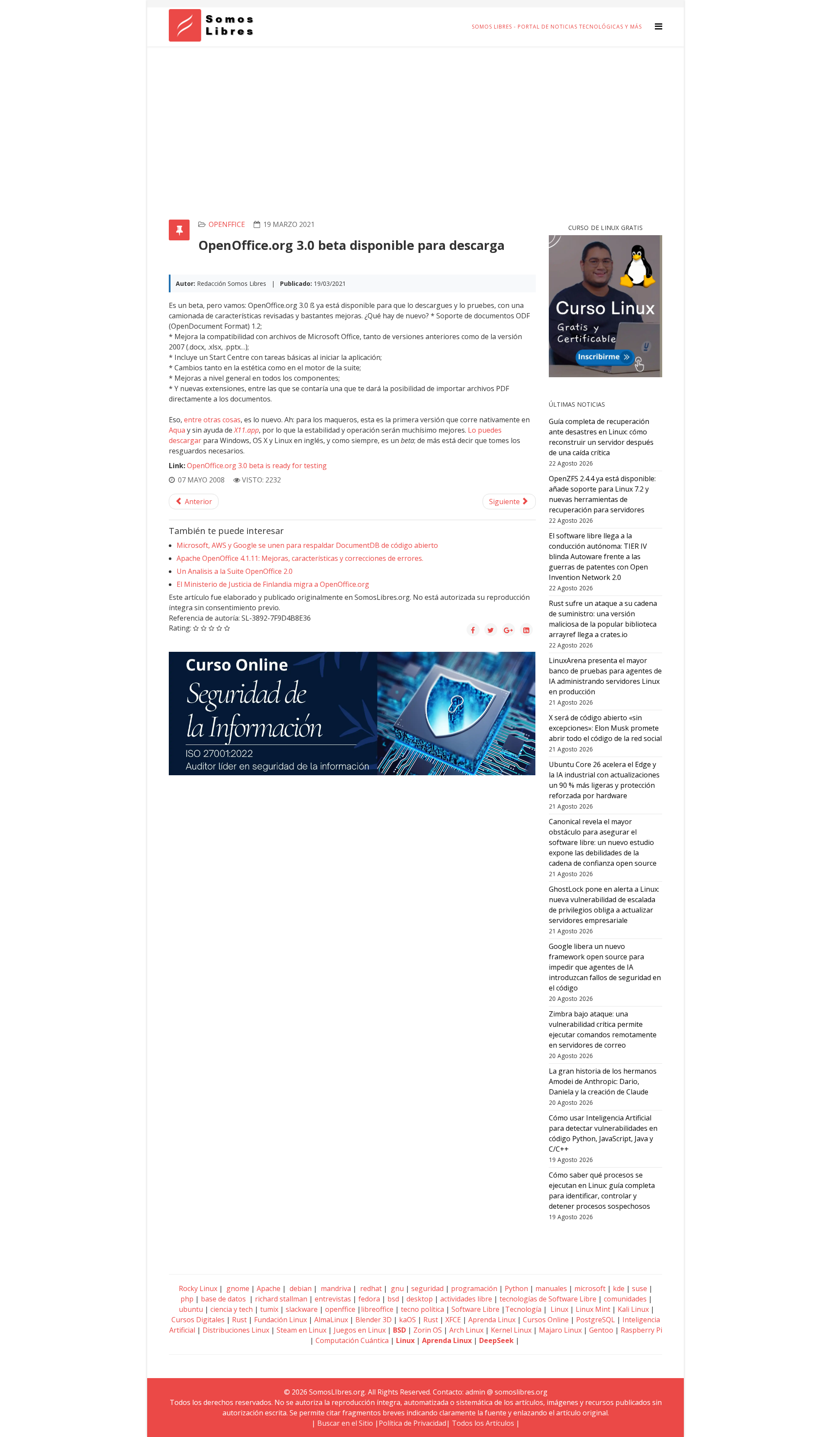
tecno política (422, 1309)
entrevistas (333, 1299)
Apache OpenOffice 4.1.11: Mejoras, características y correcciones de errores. (300, 558)
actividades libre (466, 1299)
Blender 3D (373, 1319)
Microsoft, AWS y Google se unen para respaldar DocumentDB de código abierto (307, 545)
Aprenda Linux (491, 1319)
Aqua (177, 430)
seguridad (427, 1288)
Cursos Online (546, 1319)
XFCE (454, 1319)
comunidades (625, 1299)
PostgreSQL (595, 1319)
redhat (370, 1288)
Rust (239, 1319)
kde (619, 1288)
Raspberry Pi (641, 1330)
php (186, 1299)
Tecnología (523, 1309)
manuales (551, 1288)
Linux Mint (593, 1309)
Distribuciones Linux (236, 1330)
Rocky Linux (198, 1288)
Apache (267, 1288)
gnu (396, 1288)
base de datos (223, 1299)
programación (474, 1288)
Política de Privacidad (412, 1423)
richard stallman (281, 1299)
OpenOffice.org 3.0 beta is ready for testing (257, 465)
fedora (369, 1299)
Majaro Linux (560, 1330)
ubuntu (191, 1309)
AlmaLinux (331, 1319)
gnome (237, 1288)
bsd (393, 1299)
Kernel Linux (511, 1330)
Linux (558, 1309)
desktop (419, 1299)
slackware (302, 1309)
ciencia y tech (231, 1309)
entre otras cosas (212, 419)
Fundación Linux (280, 1319)
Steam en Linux (301, 1330)
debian (300, 1288)
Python (516, 1288)
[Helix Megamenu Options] (658, 26)
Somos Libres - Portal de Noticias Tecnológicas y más (557, 26)
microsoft (590, 1288)
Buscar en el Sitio (345, 1423)
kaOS (407, 1319)
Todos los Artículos (483, 1423)
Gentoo (601, 1330)
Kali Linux (633, 1309)
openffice (227, 224)
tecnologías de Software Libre (547, 1299)
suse (639, 1288)
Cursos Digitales (198, 1319)
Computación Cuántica (352, 1340)
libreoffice (377, 1309)
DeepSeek (496, 1340)
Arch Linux (466, 1330)
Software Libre (475, 1309)
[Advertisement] (415, 111)
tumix (269, 1309)
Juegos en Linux (360, 1330)
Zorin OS (427, 1330)
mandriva (335, 1288)
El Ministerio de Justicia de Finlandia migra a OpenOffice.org (273, 584)
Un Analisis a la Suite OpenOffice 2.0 (235, 571)
